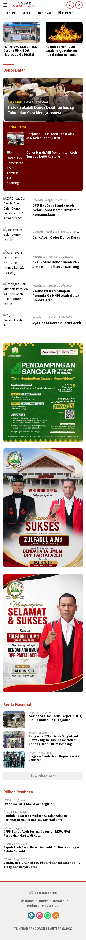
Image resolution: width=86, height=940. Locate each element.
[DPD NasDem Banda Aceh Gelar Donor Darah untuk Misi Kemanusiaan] (15, 208)
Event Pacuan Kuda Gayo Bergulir (27, 804)
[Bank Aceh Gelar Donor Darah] (15, 235)
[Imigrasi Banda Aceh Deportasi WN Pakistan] (14, 759)
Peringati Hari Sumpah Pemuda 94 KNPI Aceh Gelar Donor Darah (55, 296)
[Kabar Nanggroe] (23, 5)
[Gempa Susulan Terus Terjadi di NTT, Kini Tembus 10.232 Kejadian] (14, 719)
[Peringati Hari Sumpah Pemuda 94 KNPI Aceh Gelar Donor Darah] (15, 294)
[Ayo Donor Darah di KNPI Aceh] (15, 321)
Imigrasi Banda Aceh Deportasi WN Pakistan (54, 758)
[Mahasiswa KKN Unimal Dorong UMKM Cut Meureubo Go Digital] (21, 32)
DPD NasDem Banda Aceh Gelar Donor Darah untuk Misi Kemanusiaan (56, 210)
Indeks (43, 901)
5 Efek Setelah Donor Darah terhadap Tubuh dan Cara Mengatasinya (41, 110)
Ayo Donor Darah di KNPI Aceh (56, 323)
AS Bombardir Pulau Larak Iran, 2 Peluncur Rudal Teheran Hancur (62, 51)
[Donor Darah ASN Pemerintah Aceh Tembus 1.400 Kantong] (15, 168)
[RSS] (55, 916)
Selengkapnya (41, 776)
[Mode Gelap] (70, 5)
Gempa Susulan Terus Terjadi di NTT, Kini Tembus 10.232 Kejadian (55, 718)
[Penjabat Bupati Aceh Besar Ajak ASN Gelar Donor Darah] (15, 138)
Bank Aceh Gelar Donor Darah (56, 237)
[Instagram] (39, 916)
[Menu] (6, 5)
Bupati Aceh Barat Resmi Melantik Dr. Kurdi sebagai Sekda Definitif (41, 849)
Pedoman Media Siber (43, 906)
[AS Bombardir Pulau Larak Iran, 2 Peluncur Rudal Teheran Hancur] (64, 32)
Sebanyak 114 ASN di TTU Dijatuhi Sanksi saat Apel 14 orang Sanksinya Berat (41, 865)
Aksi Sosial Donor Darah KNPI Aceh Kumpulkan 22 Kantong (56, 264)
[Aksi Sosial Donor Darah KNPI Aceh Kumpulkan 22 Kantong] (15, 262)
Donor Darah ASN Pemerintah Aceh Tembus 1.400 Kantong (51, 155)
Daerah (37, 200)
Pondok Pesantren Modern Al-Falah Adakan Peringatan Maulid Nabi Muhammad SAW (35, 818)
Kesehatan (15, 102)
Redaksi (59, 901)
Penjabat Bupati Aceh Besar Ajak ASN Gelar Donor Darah (50, 136)
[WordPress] (31, 916)
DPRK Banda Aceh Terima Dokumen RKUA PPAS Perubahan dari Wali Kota (37, 834)
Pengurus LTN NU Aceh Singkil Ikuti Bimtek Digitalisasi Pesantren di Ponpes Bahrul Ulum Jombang (54, 740)
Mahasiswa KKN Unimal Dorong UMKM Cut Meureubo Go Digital (20, 51)
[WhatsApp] (47, 916)
